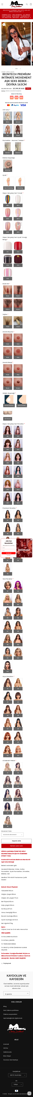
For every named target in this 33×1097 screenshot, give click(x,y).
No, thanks (8, 555)
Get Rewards (8, 553)
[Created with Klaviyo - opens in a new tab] (16, 557)
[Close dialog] (31, 539)
